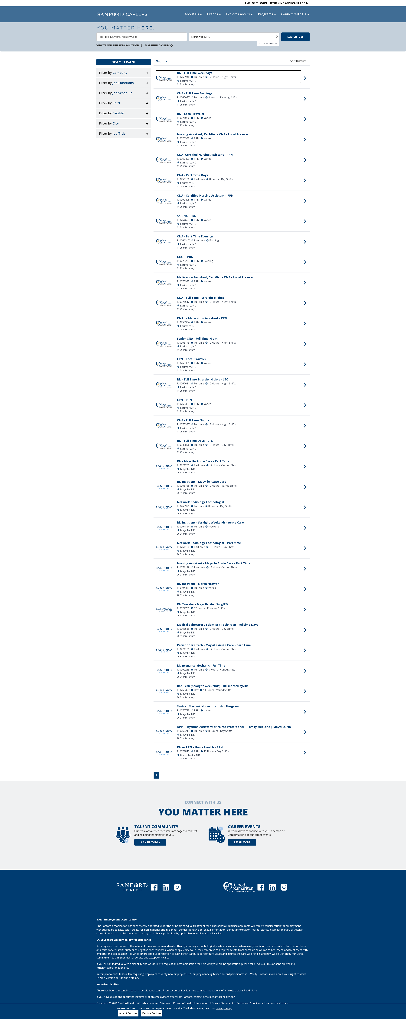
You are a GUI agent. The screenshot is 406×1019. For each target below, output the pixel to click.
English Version (106, 978)
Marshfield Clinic (157, 45)
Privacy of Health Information (191, 1003)
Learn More (242, 842)
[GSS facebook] (260, 887)
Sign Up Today (150, 842)
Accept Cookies (128, 1013)
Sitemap (165, 1003)
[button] (123, 72)
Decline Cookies (151, 1013)
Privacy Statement (223, 1003)
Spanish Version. (129, 978)
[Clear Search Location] (276, 36)
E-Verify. (253, 974)
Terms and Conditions (249, 1003)
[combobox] (141, 36)
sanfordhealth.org (277, 1003)
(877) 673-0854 (263, 964)
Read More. (250, 990)
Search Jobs (295, 36)
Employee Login (256, 3)
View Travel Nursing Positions (117, 45)
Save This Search (123, 62)
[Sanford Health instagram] (177, 887)
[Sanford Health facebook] (154, 887)
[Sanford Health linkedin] (166, 887)
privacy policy (224, 1008)
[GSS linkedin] (272, 887)
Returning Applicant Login (288, 3)
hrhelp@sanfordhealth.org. (112, 967)
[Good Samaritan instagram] (284, 887)
